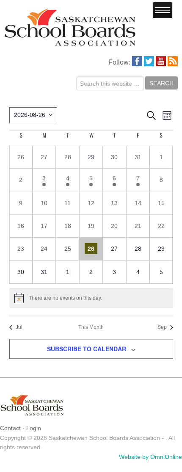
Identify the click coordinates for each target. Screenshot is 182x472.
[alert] (91, 298)
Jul (19, 327)
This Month (91, 327)
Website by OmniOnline (150, 456)
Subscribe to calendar (86, 349)
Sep (162, 327)
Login (33, 428)
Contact (10, 428)
